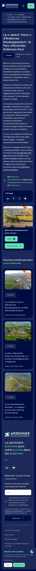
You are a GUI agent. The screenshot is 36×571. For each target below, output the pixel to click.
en (23, 6)
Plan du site (9, 535)
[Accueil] (10, 6)
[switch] (18, 501)
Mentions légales (11, 539)
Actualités (20, 15)
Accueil (9, 15)
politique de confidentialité (13, 511)
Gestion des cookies (12, 530)
